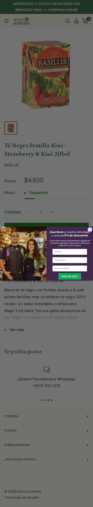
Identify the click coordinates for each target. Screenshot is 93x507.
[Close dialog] (90, 229)
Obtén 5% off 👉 (69, 276)
